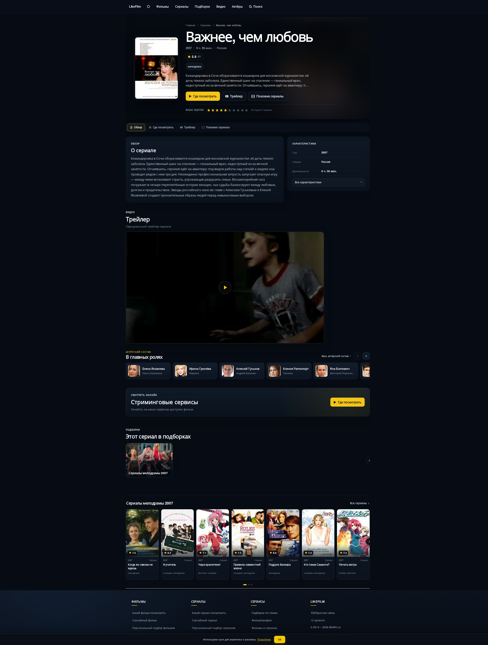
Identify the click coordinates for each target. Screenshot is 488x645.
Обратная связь (324, 613)
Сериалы (181, 6)
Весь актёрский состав (335, 356)
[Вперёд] (366, 356)
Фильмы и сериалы (264, 628)
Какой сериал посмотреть (209, 613)
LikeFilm (135, 6)
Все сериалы (358, 503)
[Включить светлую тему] (148, 6)
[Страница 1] (245, 584)
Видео (221, 6)
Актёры (237, 6)
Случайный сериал (204, 620)
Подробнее (264, 639)
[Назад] (357, 356)
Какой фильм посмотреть (149, 613)
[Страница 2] (249, 584)
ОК (279, 639)
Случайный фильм (144, 620)
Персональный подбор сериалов (213, 628)
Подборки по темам (264, 613)
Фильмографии (262, 620)
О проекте (318, 620)
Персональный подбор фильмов (153, 628)
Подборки (202, 6)
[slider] (228, 110)
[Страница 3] (251, 584)
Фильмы (162, 6)
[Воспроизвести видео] (225, 287)
